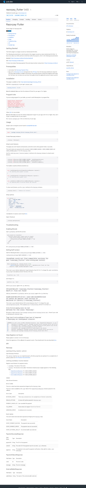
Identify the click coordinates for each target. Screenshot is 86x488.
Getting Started (12, 33)
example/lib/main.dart (31, 125)
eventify (68, 68)
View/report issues (70, 56)
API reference (69, 26)
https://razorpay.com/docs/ (51, 63)
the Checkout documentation (23, 357)
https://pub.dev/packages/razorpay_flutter (31, 82)
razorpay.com (23, 13)
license (71, 62)
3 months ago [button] (14, 13)
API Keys (35, 72)
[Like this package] (55, 15)
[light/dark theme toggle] (82, 1)
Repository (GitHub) (71, 55)
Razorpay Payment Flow (22, 70)
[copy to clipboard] (57, 87)
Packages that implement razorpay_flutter (72, 78)
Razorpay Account (19, 72)
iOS (25, 15)
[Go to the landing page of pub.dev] (8, 2)
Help (77, 1)
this (10, 112)
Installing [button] (28, 19)
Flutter (11, 15)
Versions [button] (34, 19)
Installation (11, 37)
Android (22, 15)
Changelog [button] (15, 19)
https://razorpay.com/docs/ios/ (16, 60)
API (9, 43)
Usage (9, 39)
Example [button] (22, 19)
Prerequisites (11, 35)
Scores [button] (39, 19)
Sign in (72, 1)
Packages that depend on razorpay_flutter (72, 74)
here (26, 214)
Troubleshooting (12, 41)
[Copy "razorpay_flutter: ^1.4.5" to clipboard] (30, 9)
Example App (11, 45)
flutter (72, 68)
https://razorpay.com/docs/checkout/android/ (22, 58)
